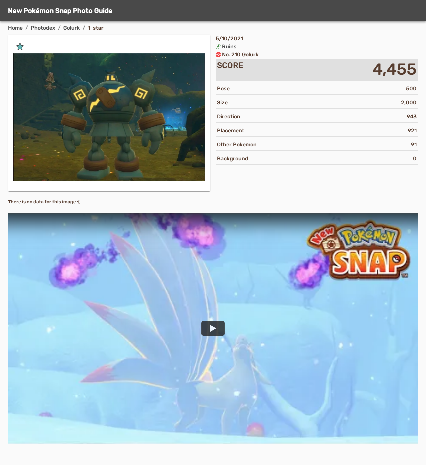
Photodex (43, 28)
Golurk (71, 28)
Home (15, 28)
